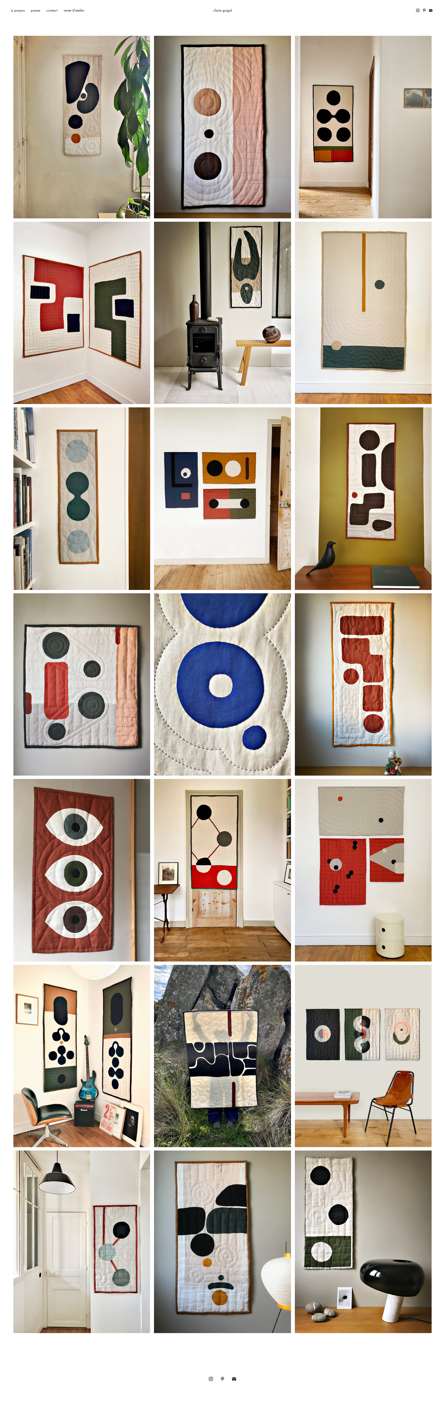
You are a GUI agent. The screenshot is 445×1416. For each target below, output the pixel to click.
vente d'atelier (74, 10)
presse (35, 10)
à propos (18, 10)
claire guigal (222, 10)
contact (51, 10)
